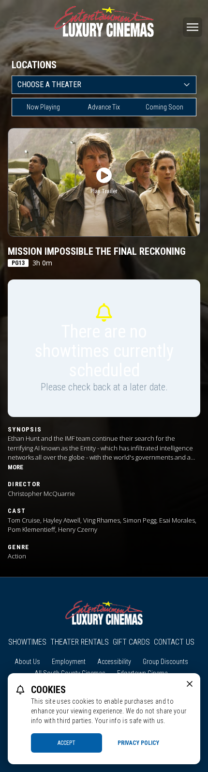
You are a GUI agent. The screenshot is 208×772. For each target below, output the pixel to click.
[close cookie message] (189, 684)
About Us (27, 661)
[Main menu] (192, 27)
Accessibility (114, 661)
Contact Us (174, 642)
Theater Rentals (79, 642)
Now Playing (43, 107)
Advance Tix (104, 107)
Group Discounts (165, 661)
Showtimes (27, 642)
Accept (66, 743)
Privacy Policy (138, 743)
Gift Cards (131, 642)
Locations (34, 65)
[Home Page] (104, 21)
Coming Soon (164, 107)
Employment (69, 661)
